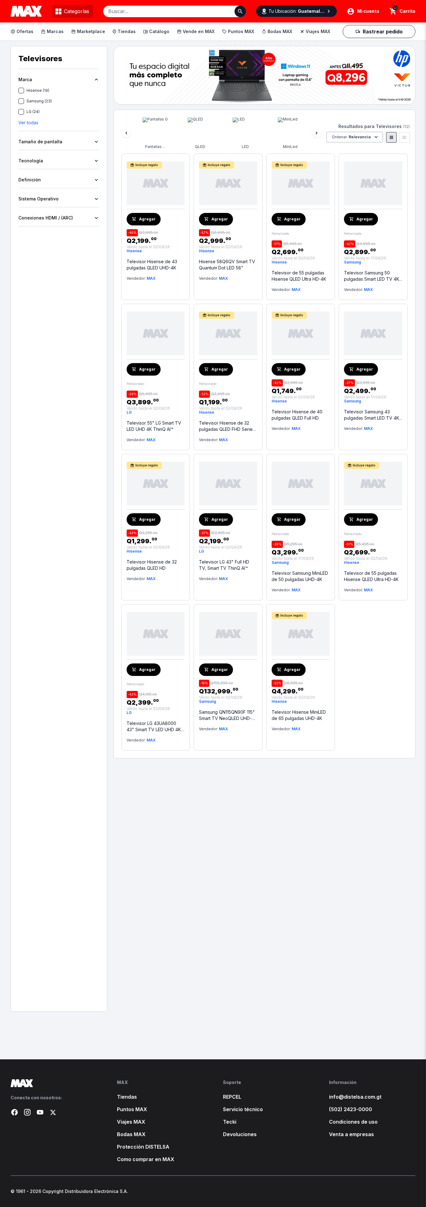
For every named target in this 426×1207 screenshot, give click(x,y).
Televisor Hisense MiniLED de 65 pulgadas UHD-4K (299, 715)
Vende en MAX (199, 31)
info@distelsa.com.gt (355, 1097)
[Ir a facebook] (14, 1112)
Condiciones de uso (353, 1122)
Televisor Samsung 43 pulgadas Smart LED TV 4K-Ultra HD (372, 415)
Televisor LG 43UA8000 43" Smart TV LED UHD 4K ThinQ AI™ (154, 727)
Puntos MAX (241, 31)
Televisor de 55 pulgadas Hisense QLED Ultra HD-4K (299, 276)
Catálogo (159, 31)
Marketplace (91, 31)
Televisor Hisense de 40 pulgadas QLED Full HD (297, 415)
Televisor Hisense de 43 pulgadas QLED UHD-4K (152, 264)
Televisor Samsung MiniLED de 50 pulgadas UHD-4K (300, 576)
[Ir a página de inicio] (54, 1083)
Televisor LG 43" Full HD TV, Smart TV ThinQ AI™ (224, 565)
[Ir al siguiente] (317, 133)
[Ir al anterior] (126, 133)
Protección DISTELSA (143, 1147)
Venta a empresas (351, 1134)
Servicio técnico (243, 1109)
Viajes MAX (318, 31)
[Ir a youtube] (40, 1112)
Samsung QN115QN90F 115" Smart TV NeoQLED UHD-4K (227, 715)
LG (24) (33, 111)
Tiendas (127, 31)
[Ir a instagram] (27, 1112)
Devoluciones (240, 1134)
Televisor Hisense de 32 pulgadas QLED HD (152, 565)
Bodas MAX (280, 31)
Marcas (55, 31)
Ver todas (28, 122)
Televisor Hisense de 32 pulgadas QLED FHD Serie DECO (226, 426)
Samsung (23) (39, 101)
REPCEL (232, 1097)
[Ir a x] (53, 1112)
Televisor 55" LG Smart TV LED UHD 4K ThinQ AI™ (154, 426)
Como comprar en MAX (145, 1159)
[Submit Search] (240, 11)
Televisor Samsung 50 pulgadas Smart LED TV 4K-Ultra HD (372, 276)
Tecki (229, 1122)
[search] (393, 11)
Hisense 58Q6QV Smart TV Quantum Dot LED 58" (227, 264)
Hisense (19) (38, 90)
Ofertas (25, 31)
